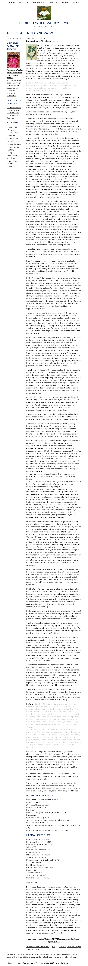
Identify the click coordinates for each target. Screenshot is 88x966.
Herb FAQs (12, 127)
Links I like (12, 167)
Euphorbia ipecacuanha (42, 933)
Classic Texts (13, 133)
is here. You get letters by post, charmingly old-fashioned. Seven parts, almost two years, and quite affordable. (15, 83)
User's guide (38, 2)
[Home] (44, 13)
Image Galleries (14, 144)
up (53, 947)
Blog (10, 153)
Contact (23, 2)
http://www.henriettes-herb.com (21, 963)
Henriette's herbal (15, 954)
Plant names (13, 147)
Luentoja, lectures (58, 2)
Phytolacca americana (50, 41)
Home (9, 38)
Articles (11, 130)
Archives (11, 136)
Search (75, 2)
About (12, 2)
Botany (11, 150)
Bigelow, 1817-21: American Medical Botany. (29, 38)
